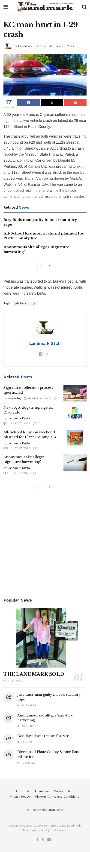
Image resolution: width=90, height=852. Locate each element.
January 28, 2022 (61, 46)
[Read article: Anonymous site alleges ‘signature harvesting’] (75, 462)
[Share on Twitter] (52, 102)
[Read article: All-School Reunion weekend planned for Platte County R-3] (75, 438)
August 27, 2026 (18, 423)
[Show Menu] (5, 7)
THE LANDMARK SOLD (33, 674)
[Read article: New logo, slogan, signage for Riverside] (75, 413)
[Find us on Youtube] (49, 840)
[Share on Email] (75, 102)
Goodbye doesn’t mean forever (43, 736)
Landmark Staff (29, 46)
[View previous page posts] (40, 266)
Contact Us (62, 791)
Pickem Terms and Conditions (57, 796)
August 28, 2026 (38, 398)
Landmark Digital (19, 418)
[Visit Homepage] (45, 7)
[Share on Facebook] (28, 102)
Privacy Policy (20, 796)
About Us (22, 791)
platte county (25, 303)
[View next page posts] (49, 266)
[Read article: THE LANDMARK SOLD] (45, 638)
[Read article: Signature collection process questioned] (75, 393)
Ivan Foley (14, 398)
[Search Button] (84, 7)
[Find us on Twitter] (43, 840)
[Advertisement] (45, 545)
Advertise (42, 791)
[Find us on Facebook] (37, 840)
